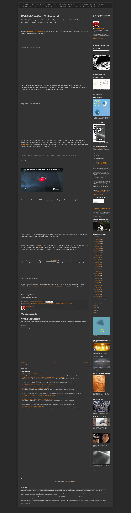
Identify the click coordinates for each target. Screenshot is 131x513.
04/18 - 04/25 (98, 277)
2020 (95, 305)
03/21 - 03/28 (98, 284)
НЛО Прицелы (69, 303)
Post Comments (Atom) (31, 364)
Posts (95, 199)
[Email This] (46, 302)
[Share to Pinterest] (52, 302)
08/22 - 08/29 (98, 245)
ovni (42, 303)
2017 (95, 310)
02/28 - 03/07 (98, 289)
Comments (96, 202)
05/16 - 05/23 (98, 269)
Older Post (86, 362)
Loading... (95, 470)
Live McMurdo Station (49, 6)
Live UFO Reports (72, 4)
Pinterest (49, 4)
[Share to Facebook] (50, 302)
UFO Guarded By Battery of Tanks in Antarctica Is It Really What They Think (37, 399)
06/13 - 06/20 (98, 262)
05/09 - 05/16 (98, 271)
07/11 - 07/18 (98, 255)
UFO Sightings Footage (99, 28)
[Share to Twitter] (49, 302)
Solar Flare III (91, 6)
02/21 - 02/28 (98, 291)
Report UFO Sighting (62, 6)
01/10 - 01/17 (98, 296)
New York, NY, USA (28, 304)
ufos (65, 303)
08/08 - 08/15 (98, 248)
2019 (95, 307)
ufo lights (62, 303)
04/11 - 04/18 (98, 278)
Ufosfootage (96, 169)
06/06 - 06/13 (98, 264)
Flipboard (27, 4)
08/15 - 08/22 (98, 246)
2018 (95, 308)
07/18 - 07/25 (98, 253)
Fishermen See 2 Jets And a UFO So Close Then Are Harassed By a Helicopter (38, 395)
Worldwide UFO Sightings (36, 6)
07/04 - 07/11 (98, 257)
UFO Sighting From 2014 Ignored (102, 298)
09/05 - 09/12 (98, 241)
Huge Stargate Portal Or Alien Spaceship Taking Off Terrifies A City (35, 388)
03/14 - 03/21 (98, 285)
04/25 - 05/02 (98, 275)
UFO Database (62, 4)
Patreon (55, 4)
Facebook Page (40, 4)
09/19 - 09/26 (98, 238)
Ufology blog (105, 150)
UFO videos (96, 153)
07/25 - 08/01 (98, 252)
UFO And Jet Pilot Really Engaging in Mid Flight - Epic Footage (35, 392)
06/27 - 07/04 (98, 259)
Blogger (74, 481)
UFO (38, 245)
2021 (95, 236)
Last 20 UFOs (93, 4)
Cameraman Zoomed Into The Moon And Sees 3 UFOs (33, 406)
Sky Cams (101, 4)
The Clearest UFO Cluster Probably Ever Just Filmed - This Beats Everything (38, 381)
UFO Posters (100, 6)
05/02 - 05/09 (98, 273)
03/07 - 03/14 (98, 287)
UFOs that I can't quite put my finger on (45, 286)
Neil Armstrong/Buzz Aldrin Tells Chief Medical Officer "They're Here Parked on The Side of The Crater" (43, 377)
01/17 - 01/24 (98, 294)
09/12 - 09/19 (98, 239)
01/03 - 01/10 (98, 303)
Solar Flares (83, 6)
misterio (39, 303)
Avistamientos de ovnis (28, 303)
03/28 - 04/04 (98, 282)
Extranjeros (35, 303)
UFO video (24, 144)
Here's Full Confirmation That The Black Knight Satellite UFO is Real (36, 402)
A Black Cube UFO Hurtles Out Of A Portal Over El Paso (33, 373)
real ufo (44, 303)
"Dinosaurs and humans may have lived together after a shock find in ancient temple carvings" (100, 193)
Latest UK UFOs (23, 6)
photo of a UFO (51, 261)
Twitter (33, 4)
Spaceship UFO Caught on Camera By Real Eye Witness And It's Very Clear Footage (39, 384)
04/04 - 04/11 (98, 280)
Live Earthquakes (83, 4)
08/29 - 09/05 (98, 243)
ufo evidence (58, 303)
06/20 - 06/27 (98, 261)
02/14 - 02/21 (98, 293)
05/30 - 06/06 (98, 266)
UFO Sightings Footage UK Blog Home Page (101, 163)
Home (21, 4)
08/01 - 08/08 (98, 250)
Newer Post (23, 362)
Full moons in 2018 (73, 6)
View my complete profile (98, 38)
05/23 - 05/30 (98, 268)
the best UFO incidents (35, 31)
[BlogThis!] (47, 302)
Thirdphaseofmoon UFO (50, 303)
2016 (95, 312)
